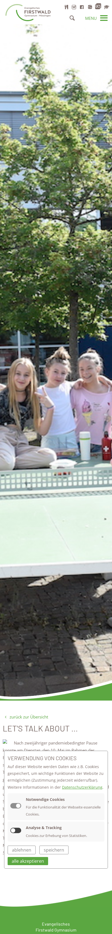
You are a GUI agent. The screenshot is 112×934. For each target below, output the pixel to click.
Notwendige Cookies (45, 799)
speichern (54, 850)
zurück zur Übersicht (28, 717)
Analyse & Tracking (44, 827)
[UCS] (98, 6)
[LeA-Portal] (89, 7)
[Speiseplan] (66, 7)
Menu (91, 18)
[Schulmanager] (106, 7)
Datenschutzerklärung (82, 787)
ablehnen (21, 850)
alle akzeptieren (28, 861)
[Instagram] (74, 7)
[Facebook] (82, 7)
